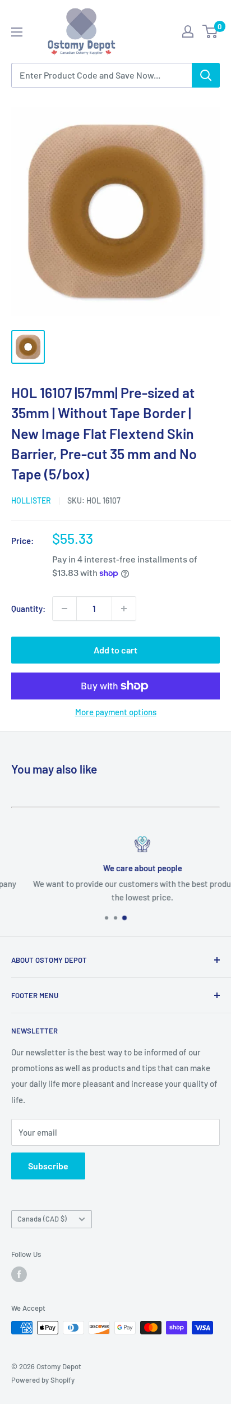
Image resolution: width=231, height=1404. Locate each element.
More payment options (115, 712)
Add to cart (115, 649)
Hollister (31, 500)
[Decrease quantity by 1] (64, 608)
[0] (211, 31)
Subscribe (48, 1165)
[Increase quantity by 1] (124, 608)
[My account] (187, 31)
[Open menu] (16, 32)
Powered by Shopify (43, 1379)
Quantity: (28, 608)
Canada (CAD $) (42, 1218)
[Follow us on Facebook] (19, 1274)
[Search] (206, 75)
